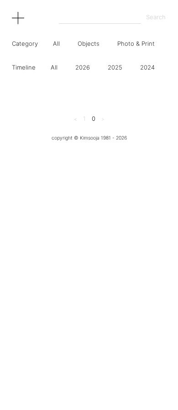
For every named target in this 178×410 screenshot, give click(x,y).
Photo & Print (136, 43)
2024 (147, 67)
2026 (82, 67)
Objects (88, 43)
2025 (115, 67)
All (56, 43)
